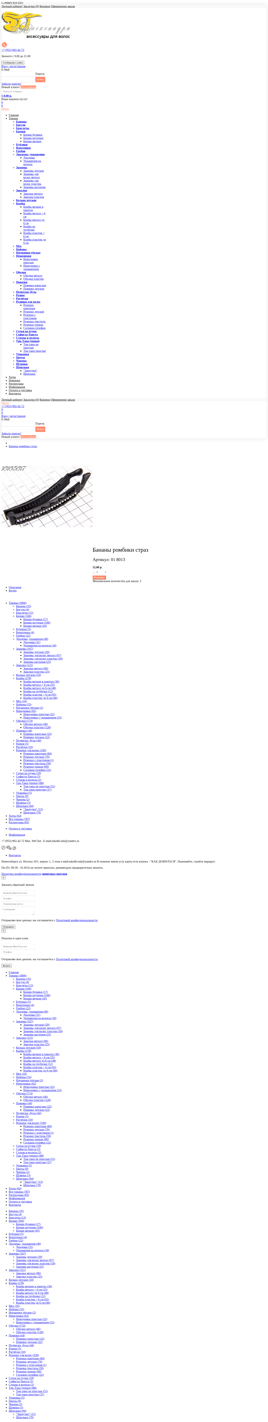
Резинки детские (33, 311)
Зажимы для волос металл (31, 175)
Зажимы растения (34, 187)
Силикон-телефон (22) (37, 770)
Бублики (22, 144)
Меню (5, 108)
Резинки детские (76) (36, 756)
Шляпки (22, 364)
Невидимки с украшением (31, 267)
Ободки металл (32, 275)
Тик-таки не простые (30, 346)
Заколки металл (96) (35, 668)
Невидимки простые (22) (39, 714)
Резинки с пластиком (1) (38, 760)
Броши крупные (33, 138)
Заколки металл (33, 193)
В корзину (99, 577)
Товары (13, 118)
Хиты (12, 377)
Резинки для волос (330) (31, 750)
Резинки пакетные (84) (37, 753)
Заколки (21, 190)
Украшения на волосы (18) (39, 645)
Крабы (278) (23, 678)
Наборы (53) (23, 704)
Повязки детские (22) (36, 737)
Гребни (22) (23, 635)
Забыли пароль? (11, 83)
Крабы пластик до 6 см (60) (40, 697)
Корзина (45, 6)
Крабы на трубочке (29, 228)
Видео (13, 590)
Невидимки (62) (26, 711)
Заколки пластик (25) (36, 671)
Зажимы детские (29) (36, 652)
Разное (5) (22, 743)
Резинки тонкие (33, 324)
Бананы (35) (23, 606)
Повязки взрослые (34, 285)
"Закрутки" (30, 370)
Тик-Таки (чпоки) (28, 341)
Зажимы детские (33, 170)
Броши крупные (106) (36, 622)
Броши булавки (32, 134)
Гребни (20, 151)
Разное (20, 295)
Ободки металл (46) (35, 724)
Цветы (20, 357)
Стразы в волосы (27, 337)
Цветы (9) (22, 796)
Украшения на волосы (32, 162)
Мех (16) (21, 701)
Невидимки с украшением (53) (42, 717)
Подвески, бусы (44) (28, 740)
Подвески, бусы (26, 291)
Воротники (23, 147)
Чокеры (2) (23, 799)
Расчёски (22, 298)
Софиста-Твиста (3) (28, 776)
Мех (19, 246)
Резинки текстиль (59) (37, 763)
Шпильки (22, 367)
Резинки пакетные (29, 307)
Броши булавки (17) (35, 619)
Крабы (20, 203)
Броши (20, 131)
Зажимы (21, 167)
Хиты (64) (15, 815)
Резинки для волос (28, 301)
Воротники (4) (25, 632)
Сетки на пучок (26, 331)
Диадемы (29, 157)
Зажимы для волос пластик (32, 182)
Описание (15, 587)
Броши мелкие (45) (35, 625)
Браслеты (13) (24, 612)
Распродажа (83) (19, 822)
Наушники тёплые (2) (29, 707)
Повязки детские (33, 288)
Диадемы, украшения (30, 154)
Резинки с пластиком (29, 316)
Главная (14, 115)
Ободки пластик (33, 278)
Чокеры (21, 360)
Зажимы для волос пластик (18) (43, 658)
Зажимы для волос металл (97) (42, 655)
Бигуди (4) (22, 609)
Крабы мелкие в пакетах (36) (41, 681)
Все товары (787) (19, 819)
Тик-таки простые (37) (37, 789)
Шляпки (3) (23, 802)
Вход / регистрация (13, 66)
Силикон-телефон (34, 328)
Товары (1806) (17, 602)
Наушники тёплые (28, 252)
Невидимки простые (30, 261)
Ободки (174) (24, 720)
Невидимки (23, 255)
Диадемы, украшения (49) (32, 638)
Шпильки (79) (32, 812)
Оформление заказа (63, 6)
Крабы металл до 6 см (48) (39, 688)
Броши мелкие (32, 141)
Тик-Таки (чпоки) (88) (30, 783)
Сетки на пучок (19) (28, 773)
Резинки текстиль (34, 321)
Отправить (8, 926)
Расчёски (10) (24, 747)
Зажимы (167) (24, 648)
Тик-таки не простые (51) (39, 786)
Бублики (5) (23, 629)
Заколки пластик (33, 197)
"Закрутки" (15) (33, 809)
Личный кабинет (12, 6)
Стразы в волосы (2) (28, 779)
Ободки (21, 272)
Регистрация (28, 87)
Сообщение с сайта (13, 62)
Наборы (21, 249)
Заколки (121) (24, 665)
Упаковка (22, 354)
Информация (17, 386)
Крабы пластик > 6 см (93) (39, 694)
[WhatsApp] (14, 849)
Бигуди (20, 124)
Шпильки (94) (25, 806)
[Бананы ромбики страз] (47, 540)
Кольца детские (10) (28, 675)
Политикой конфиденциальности (77, 920)
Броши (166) (23, 616)
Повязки (21, 282)
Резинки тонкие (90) (36, 766)
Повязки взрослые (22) (37, 733)
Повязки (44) (24, 730)
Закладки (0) (31, 6)
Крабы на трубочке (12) (38, 691)
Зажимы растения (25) (37, 661)
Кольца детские (26, 200)
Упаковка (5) (24, 792)
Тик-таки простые (34, 350)
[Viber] (3, 849)
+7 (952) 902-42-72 (12, 49)
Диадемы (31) (31, 642)
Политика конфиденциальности (21, 873)
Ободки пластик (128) (37, 727)
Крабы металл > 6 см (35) (39, 684)
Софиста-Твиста (27, 334)
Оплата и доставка (20, 390)
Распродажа (16, 383)
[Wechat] (9, 849)
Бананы (21, 121)
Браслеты (22, 128)
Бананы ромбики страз (23, 446)
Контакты (15, 393)
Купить (6, 965)
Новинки (14, 380)
